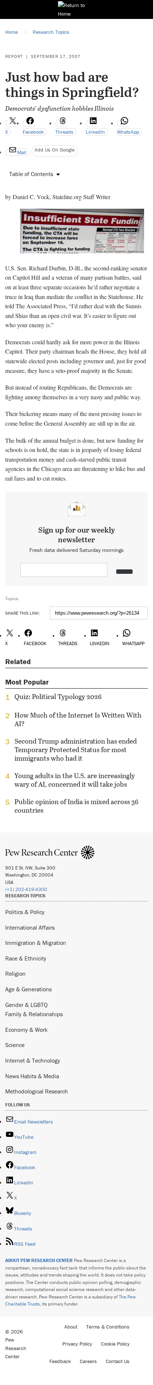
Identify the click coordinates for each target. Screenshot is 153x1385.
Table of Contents (31, 174)
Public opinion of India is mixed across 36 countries (76, 806)
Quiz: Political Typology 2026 (58, 696)
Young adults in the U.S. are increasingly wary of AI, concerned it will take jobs (74, 780)
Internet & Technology (32, 1060)
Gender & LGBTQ (26, 1004)
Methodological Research (36, 1091)
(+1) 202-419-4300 (26, 889)
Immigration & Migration (35, 942)
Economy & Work (26, 1029)
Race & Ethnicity (25, 958)
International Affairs (30, 927)
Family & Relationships (34, 1014)
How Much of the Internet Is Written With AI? (77, 719)
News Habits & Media (32, 1076)
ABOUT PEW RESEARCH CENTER (39, 1260)
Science (15, 1044)
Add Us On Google (55, 149)
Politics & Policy (25, 912)
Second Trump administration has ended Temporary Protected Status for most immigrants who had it (75, 750)
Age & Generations (28, 989)
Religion (15, 973)
